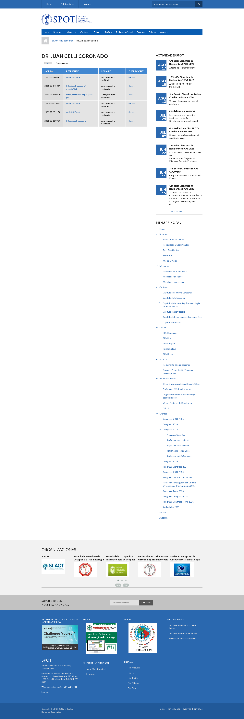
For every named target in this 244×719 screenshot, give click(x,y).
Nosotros (57, 32)
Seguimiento (63, 63)
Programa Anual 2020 (173, 491)
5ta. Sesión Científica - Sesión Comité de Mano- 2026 (185, 96)
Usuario (106, 71)
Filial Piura (168, 354)
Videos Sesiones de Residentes (177, 403)
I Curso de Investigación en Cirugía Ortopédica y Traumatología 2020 (179, 484)
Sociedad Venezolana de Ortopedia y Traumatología (68, 558)
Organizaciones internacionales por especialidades (179, 396)
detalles (132, 77)
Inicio (45, 40)
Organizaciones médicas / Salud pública (181, 384)
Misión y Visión (170, 260)
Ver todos (175, 211)
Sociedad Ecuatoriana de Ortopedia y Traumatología (197, 558)
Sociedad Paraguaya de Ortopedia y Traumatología (165, 558)
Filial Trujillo (169, 343)
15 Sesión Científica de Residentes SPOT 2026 (181, 147)
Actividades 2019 (171, 507)
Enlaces (152, 32)
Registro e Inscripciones (177, 440)
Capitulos (84, 32)
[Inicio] (67, 19)
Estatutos (167, 255)
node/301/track (73, 77)
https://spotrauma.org (76, 121)
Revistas (198, 709)
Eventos (87, 4)
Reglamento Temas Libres (178, 450)
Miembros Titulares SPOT (175, 271)
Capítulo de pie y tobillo (174, 311)
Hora (47, 71)
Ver (48, 63)
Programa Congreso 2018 (175, 496)
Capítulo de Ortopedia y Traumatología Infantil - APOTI (181, 305)
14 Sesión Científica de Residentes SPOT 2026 (181, 187)
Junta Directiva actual (95, 669)
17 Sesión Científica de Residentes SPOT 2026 (181, 62)
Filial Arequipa (170, 333)
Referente (72, 71)
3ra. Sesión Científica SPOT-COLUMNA (184, 170)
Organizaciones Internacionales (183, 633)
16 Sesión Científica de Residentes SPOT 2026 (181, 79)
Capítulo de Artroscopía (174, 298)
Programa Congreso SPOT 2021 (178, 501)
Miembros (71, 32)
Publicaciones (67, 4)
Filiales (97, 32)
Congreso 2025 (170, 429)
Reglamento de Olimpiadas (178, 456)
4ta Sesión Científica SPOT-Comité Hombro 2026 (184, 130)
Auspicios (164, 32)
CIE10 (166, 408)
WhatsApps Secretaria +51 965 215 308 (59, 687)
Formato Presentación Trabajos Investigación (178, 372)
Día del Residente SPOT (182, 111)
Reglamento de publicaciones (176, 365)
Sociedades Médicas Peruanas (177, 389)
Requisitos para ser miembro (176, 244)
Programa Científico (176, 435)
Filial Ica (167, 338)
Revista (108, 32)
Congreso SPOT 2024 (173, 472)
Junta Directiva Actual (173, 239)
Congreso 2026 (170, 424)
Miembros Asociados (173, 276)
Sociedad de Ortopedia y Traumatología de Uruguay (100, 558)
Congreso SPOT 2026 (173, 419)
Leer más (45, 692)
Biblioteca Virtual (124, 32)
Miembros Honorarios (173, 282)
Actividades (174, 709)
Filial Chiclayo (169, 349)
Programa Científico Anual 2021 (178, 477)
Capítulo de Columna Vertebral (177, 292)
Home (49, 4)
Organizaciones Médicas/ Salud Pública (182, 626)
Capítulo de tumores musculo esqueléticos (182, 317)
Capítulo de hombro (172, 322)
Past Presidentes (171, 250)
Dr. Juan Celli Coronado (63, 41)
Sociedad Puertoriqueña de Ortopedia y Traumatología (132, 558)
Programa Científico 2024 (175, 466)
